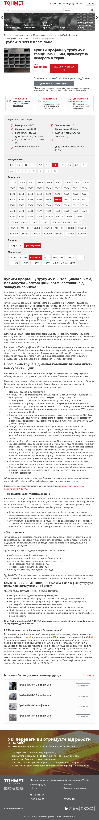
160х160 (48, 228)
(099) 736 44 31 (76, 3)
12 (55, 170)
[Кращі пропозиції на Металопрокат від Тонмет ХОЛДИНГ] (13, 4)
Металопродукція (39, 784)
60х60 (30, 211)
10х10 (22, 182)
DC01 (46, 257)
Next (97, 17)
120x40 (24, 222)
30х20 (66, 188)
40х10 (48, 194)
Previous (2, 17)
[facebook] (18, 788)
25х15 (12, 188)
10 (48, 170)
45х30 (58, 199)
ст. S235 (35, 263)
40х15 (57, 194)
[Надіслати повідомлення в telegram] (14, 788)
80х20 (66, 211)
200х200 (82, 228)
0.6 (11, 165)
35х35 (39, 194)
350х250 (59, 233)
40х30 (21, 199)
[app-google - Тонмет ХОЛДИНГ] (72, 808)
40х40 (39, 199)
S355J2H (70, 257)
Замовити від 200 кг (64, 68)
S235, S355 (58, 257)
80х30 (76, 211)
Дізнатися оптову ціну (54, 83)
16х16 (49, 182)
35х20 (21, 194)
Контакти (68, 784)
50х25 (21, 205)
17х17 (58, 182)
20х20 (86, 182)
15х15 (40, 182)
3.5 (11, 170)
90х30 (30, 216)
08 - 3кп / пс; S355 (18, 257)
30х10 (48, 188)
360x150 (70, 233)
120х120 (56, 222)
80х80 (21, 216)
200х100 (70, 228)
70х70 (57, 211)
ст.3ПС (25, 263)
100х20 (49, 216)
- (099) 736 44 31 (69, 799)
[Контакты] (51, 3)
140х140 (14, 228)
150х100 (25, 228)
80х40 (85, 211)
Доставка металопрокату (75, 788)
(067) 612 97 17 (60, 3)
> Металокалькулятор (13, 808)
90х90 (39, 216)
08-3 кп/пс (35, 257)
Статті (34, 788)
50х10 (76, 199)
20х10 (68, 182)
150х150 (36, 228)
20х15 (77, 182)
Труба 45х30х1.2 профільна (35, 684)
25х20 (21, 188)
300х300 (48, 233)
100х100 (14, 222)
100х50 (59, 216)
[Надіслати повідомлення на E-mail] (6, 788)
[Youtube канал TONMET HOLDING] (10, 788)
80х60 (12, 216)
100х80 (79, 216)
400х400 (82, 233)
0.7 (18, 165)
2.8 (76, 165)
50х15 (85, 199)
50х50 (57, 205)
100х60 (69, 216)
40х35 (30, 199)
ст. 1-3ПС (14, 263)
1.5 (47, 165)
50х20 (12, 205)
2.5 (69, 165)
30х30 (85, 188)
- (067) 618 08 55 (37, 799)
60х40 (21, 211)
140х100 (77, 222)
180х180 (59, 228)
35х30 (30, 194)
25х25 (30, 188)
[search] (92, 10)
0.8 (26, 165)
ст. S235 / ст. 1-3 (50, 263)
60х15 (76, 205)
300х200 (36, 233)
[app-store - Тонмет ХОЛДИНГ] (87, 808)
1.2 (40, 165)
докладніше (18, 105)
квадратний (16, 245)
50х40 (48, 205)
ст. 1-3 (80, 257)
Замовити (83, 686)
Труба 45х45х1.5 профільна (35, 715)
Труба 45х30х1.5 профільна (35, 695)
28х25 (39, 188)
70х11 (39, 211)
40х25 (76, 194)
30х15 (57, 188)
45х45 (67, 199)
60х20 (85, 205)
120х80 (44, 222)
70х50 (48, 211)
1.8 (54, 165)
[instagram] (21, 788)
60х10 (66, 205)
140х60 (66, 222)
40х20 (66, 194)
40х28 (12, 199)
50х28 (30, 205)
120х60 (34, 222)
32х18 (12, 194)
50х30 (39, 205)
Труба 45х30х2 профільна (34, 705)
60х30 (12, 211)
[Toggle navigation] (8, 11)
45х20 (48, 199)
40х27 (85, 194)
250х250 (25, 233)
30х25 (76, 188)
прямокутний (32, 245)
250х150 (14, 233)
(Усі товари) (89, 675)
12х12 (31, 182)
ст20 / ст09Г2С (68, 263)
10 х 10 (13, 182)
